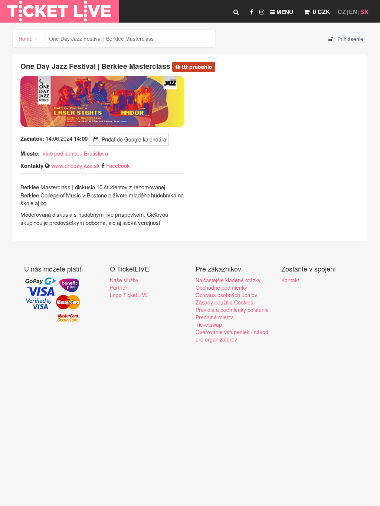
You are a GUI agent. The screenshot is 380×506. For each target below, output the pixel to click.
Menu (284, 12)
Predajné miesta (215, 317)
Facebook (118, 165)
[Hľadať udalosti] (236, 12)
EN (353, 11)
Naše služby (124, 280)
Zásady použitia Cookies (224, 302)
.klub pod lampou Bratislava (74, 153)
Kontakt (290, 280)
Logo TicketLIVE (129, 295)
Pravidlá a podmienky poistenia (232, 309)
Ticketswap (209, 324)
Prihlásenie (349, 39)
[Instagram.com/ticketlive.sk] (261, 12)
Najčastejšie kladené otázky (228, 280)
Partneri (119, 287)
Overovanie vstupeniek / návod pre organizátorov (232, 335)
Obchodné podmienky (221, 287)
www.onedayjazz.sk (75, 165)
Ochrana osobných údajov (226, 295)
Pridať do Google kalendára (133, 139)
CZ (342, 11)
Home (26, 38)
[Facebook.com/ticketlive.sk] (251, 12)
